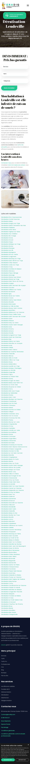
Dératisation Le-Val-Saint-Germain (12, 453)
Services (3, 656)
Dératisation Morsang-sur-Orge (11, 258)
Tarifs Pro (4, 661)
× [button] (28, 744)
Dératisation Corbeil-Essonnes (10, 219)
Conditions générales (8, 730)
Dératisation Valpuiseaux (8, 523)
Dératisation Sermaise (8, 443)
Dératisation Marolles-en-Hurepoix (11, 343)
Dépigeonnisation (6, 700)
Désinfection (5, 698)
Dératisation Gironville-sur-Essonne (12, 503)
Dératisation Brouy (6, 606)
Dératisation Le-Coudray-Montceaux (12, 352)
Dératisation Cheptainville (9, 424)
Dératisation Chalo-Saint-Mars (10, 482)
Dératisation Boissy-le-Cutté (10, 459)
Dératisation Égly (6, 339)
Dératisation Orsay (7, 267)
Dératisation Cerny (7, 389)
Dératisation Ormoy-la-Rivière (10, 492)
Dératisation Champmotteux (10, 567)
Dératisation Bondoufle (8, 292)
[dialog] (15, 753)
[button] (15, 66)
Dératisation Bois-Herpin (8, 612)
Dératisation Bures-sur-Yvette (10, 296)
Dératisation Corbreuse (8, 436)
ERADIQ (3, 645)
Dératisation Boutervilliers (9, 552)
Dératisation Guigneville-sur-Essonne (12, 490)
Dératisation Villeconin (8, 505)
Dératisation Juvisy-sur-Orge (10, 265)
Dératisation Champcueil (8, 401)
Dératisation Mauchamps (8, 581)
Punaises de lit (5, 689)
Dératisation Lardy (6, 345)
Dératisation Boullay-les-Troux (10, 515)
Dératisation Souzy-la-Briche (10, 548)
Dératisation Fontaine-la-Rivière (11, 596)
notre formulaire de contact (16, 165)
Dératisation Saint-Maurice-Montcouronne (14, 447)
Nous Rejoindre (6, 721)
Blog (2, 670)
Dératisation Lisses (6, 318)
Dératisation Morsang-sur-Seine (11, 534)
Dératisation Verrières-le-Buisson (11, 269)
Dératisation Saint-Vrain (8, 397)
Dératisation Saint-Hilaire (8, 556)
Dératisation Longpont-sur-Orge (11, 335)
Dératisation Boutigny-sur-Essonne (11, 399)
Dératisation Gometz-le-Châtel (10, 409)
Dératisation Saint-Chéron (9, 349)
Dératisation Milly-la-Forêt (9, 358)
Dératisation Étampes (7, 248)
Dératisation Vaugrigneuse (9, 457)
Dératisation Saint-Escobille (9, 536)
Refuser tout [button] (22, 759)
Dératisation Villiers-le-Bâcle (10, 474)
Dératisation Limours (7, 331)
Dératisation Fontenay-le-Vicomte (11, 445)
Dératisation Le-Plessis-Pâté (9, 376)
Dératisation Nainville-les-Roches (11, 544)
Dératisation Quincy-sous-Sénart (11, 300)
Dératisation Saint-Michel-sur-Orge (12, 260)
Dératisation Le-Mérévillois (9, 393)
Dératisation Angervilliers (8, 438)
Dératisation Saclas (7, 434)
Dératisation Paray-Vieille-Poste (11, 314)
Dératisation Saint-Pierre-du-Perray (12, 281)
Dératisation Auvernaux (8, 573)
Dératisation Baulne (7, 461)
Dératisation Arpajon (7, 283)
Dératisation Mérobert (8, 521)
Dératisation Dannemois (8, 498)
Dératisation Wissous (7, 320)
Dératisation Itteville (7, 333)
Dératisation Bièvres (7, 356)
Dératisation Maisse (7, 407)
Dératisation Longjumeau (8, 256)
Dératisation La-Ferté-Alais (9, 385)
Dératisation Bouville (7, 517)
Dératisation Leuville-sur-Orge (10, 366)
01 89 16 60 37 (5, 718)
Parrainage (4, 727)
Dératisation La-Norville (8, 370)
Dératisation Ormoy (7, 426)
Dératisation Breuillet (7, 302)
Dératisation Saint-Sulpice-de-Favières (13, 579)
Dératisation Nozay (7, 362)
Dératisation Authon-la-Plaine (10, 565)
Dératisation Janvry (7, 519)
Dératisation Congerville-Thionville (11, 592)
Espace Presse (5, 724)
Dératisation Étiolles (7, 395)
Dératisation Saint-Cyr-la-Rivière (11, 542)
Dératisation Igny (6, 294)
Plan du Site (4, 675)
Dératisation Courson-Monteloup (11, 530)
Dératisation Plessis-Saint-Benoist (11, 571)
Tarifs (3, 658)
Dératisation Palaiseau (8, 227)
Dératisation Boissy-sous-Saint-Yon (12, 383)
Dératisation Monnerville (8, 563)
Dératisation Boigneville (8, 561)
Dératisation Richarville (8, 558)
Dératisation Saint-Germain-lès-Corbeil (13, 316)
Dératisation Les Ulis (7, 250)
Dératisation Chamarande (9, 478)
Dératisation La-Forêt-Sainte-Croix (11, 600)
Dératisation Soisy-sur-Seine (9, 323)
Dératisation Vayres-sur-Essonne (11, 488)
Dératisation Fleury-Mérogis (9, 273)
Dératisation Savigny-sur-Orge (10, 223)
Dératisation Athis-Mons (8, 229)
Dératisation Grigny (7, 242)
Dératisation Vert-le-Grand (9, 416)
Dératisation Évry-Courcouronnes (11, 217)
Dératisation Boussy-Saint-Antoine (11, 308)
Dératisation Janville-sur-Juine (10, 430)
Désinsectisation (6, 692)
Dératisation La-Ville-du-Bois (10, 306)
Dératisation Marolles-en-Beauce (11, 589)
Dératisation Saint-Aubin (8, 509)
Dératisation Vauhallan (8, 428)
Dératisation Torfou (7, 583)
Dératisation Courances (8, 569)
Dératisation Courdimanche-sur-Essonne (13, 585)
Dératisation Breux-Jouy (8, 472)
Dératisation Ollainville (8, 354)
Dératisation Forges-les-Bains (10, 381)
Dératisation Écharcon (8, 501)
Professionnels (5, 664)
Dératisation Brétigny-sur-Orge (10, 244)
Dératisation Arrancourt (8, 602)
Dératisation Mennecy (8, 271)
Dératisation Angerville (8, 372)
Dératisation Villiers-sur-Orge (10, 360)
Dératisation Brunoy (7, 246)
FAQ (2, 667)
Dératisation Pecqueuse (8, 532)
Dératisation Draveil (7, 240)
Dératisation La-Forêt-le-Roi (9, 538)
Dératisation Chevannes (8, 441)
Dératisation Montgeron (8, 252)
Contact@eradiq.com (8, 714)
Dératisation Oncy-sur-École (10, 480)
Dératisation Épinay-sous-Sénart (11, 277)
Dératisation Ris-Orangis (8, 236)
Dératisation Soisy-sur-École (9, 463)
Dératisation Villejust (7, 412)
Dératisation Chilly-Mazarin (9, 263)
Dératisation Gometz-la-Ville (10, 451)
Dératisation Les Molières (8, 432)
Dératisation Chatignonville (9, 614)
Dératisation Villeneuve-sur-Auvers (11, 525)
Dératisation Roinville (7, 455)
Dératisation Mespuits (7, 594)
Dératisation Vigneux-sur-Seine (10, 232)
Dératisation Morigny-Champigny (11, 368)
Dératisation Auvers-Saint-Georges (12, 325)
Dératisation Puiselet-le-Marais (10, 587)
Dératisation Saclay (7, 378)
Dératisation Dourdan (7, 287)
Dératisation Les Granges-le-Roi (11, 476)
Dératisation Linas (6, 327)
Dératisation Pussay (7, 420)
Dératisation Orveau (7, 598)
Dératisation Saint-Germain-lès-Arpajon (13, 285)
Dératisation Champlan (8, 405)
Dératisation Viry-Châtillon (9, 234)
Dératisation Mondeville (8, 507)
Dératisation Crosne (7, 298)
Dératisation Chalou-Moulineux (10, 554)
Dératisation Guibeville (8, 511)
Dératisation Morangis (7, 275)
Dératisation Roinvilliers (8, 610)
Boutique (3, 673)
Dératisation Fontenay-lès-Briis (10, 418)
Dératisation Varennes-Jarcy (10, 414)
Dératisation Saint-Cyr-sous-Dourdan (12, 486)
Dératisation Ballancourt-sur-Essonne (12, 312)
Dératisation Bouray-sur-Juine (10, 422)
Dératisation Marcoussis (8, 304)
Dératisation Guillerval (8, 496)
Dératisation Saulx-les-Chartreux (11, 337)
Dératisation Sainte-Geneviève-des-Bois (13, 225)
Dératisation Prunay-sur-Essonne (11, 577)
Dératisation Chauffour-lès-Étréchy (12, 604)
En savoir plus (11, 757)
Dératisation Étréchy (7, 329)
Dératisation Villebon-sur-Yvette (11, 289)
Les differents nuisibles (8, 686)
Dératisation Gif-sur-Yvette (9, 254)
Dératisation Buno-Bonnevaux (10, 550)
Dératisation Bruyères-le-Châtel (11, 387)
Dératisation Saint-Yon (8, 494)
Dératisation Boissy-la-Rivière (10, 540)
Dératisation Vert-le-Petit (9, 403)
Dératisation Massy (7, 221)
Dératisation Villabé (7, 347)
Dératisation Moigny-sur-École (10, 469)
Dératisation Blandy (7, 608)
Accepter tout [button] (8, 759)
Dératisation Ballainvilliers (9, 364)
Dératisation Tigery (7, 374)
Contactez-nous (6, 163)
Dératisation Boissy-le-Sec (9, 513)
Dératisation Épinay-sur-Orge (10, 279)
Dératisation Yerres (7, 238)
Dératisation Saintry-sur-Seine (10, 341)
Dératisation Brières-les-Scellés (10, 467)
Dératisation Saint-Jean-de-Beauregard (13, 546)
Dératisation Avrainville (8, 484)
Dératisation (5, 695)
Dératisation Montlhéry (8, 310)
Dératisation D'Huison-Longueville (11, 449)
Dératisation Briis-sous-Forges (10, 391)
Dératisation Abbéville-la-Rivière (11, 575)
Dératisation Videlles (7, 527)
